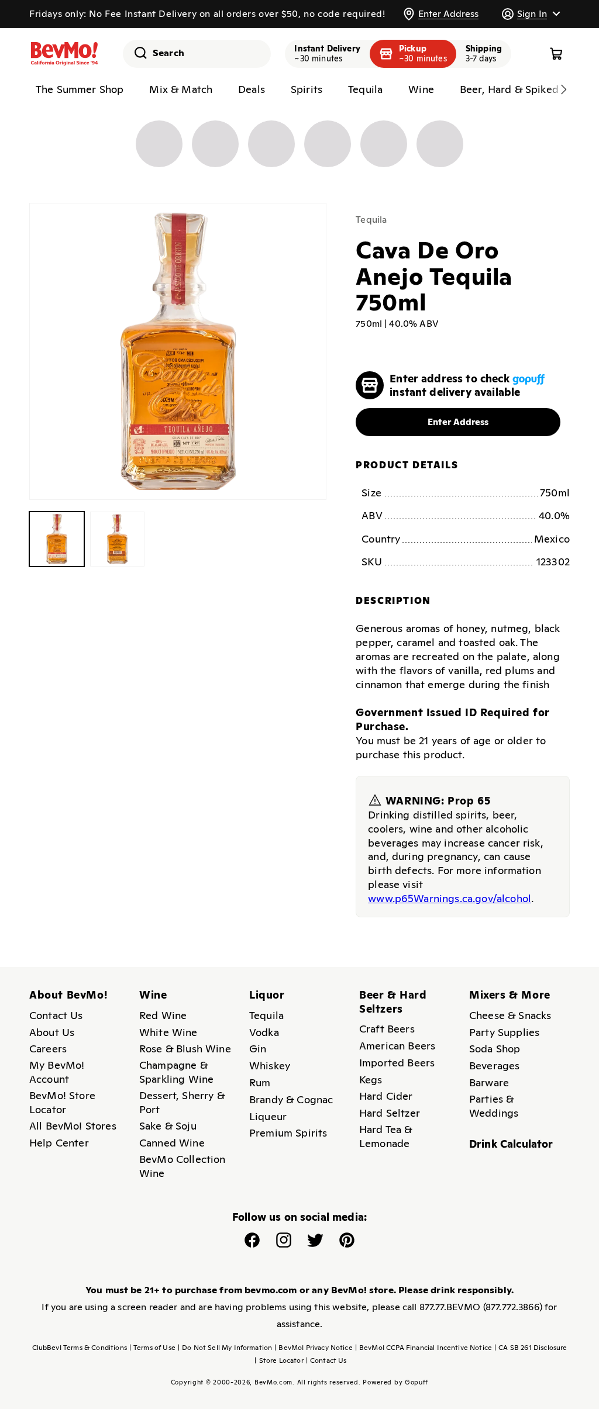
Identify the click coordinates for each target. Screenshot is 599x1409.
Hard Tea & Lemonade (385, 1136)
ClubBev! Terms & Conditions (79, 1347)
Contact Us (56, 1015)
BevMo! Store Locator (62, 1102)
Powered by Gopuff (395, 1382)
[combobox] (196, 53)
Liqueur (268, 1116)
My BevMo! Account (56, 1072)
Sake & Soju (168, 1125)
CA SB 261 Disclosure (530, 1347)
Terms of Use (152, 1347)
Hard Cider (386, 1096)
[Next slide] (563, 89)
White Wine (168, 1032)
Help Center (59, 1142)
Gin (257, 1048)
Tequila (371, 219)
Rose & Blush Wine (185, 1048)
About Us (51, 1032)
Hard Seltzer (389, 1113)
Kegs (371, 1079)
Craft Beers (387, 1028)
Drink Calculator (511, 1144)
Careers (48, 1048)
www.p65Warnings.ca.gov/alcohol (449, 898)
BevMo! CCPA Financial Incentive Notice (423, 1347)
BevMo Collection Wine (182, 1166)
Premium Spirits (288, 1132)
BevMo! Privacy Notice (313, 1347)
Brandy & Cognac (291, 1099)
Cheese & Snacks (510, 1015)
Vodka (264, 1032)
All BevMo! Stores (72, 1125)
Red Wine (163, 1015)
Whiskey (269, 1065)
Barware (489, 1082)
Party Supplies (504, 1032)
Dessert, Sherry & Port (182, 1102)
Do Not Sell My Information (225, 1347)
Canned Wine (172, 1142)
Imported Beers (397, 1062)
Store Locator (278, 1360)
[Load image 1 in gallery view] (56, 539)
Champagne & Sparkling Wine (176, 1072)
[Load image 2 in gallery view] (117, 539)
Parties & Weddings (493, 1106)
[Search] (136, 52)
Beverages (494, 1065)
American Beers (397, 1045)
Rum (259, 1082)
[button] (530, 13)
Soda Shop (494, 1048)
